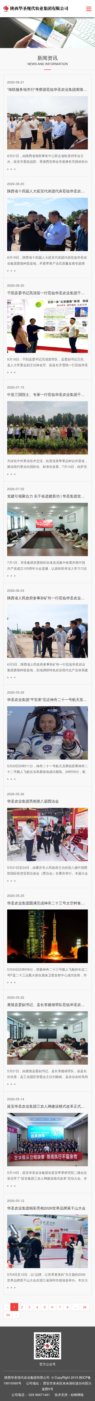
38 (84, 1307)
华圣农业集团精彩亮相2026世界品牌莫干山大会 (46, 1208)
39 (8, 1314)
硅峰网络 (77, 1394)
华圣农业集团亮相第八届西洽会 (33, 801)
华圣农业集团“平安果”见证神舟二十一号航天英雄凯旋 (50, 699)
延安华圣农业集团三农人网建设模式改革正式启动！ (49, 1106)
